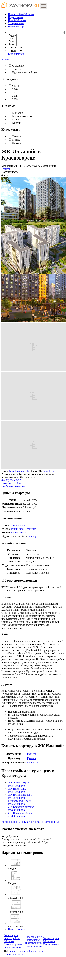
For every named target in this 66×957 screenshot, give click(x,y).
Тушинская (16, 528)
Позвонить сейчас (11, 483)
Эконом (16, 136)
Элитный (17, 143)
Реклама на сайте (19, 951)
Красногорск (17, 525)
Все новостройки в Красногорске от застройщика (30, 821)
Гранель (5, 168)
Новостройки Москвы (21, 14)
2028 (15, 95)
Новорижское (18, 532)
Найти (5, 59)
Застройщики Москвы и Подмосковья (51, 941)
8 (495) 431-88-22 (11, 480)
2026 (15, 89)
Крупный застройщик (25, 72)
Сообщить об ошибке (13, 486)
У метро (16, 69)
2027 (15, 92)
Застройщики (16, 23)
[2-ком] (12, 41)
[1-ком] (12, 38)
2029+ (15, 99)
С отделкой (18, 65)
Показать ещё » (17, 929)
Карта (11, 471)
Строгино (30, 528)
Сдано (15, 85)
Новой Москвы (17, 20)
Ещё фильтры (16, 53)
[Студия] (12, 35)
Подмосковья (15, 17)
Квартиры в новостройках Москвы (12, 938)
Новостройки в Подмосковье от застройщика (34, 939)
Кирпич (16, 122)
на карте (17, 26)
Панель (16, 119)
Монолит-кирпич (22, 116)
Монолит (17, 112)
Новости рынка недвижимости (13, 946)
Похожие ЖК (23, 471)
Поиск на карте (33, 945)
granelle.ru (48, 471)
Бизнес (16, 139)
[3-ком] (12, 44)
